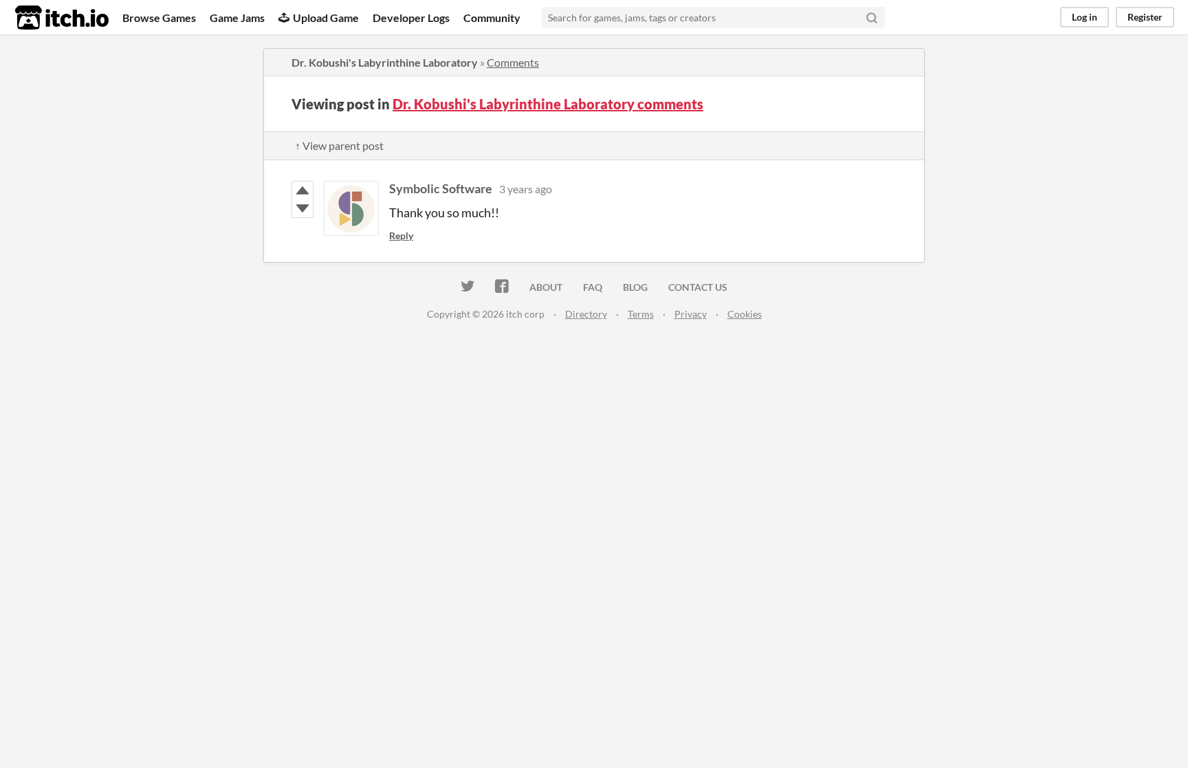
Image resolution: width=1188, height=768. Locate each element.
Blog (635, 287)
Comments (513, 62)
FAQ (592, 287)
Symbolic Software (440, 188)
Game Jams (237, 17)
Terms (641, 314)
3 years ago (525, 188)
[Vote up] (302, 190)
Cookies (744, 314)
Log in (1084, 17)
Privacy (690, 314)
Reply (401, 235)
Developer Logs (411, 17)
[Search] (872, 17)
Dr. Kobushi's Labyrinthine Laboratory (385, 62)
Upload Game (326, 17)
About (545, 287)
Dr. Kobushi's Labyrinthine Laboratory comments (548, 104)
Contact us (697, 287)
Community (491, 17)
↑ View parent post (339, 145)
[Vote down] (302, 208)
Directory (586, 314)
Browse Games (159, 17)
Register (1145, 17)
